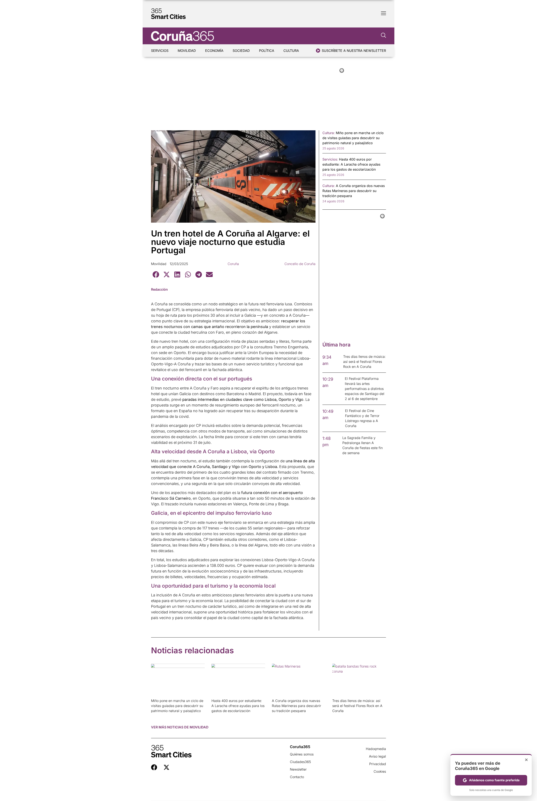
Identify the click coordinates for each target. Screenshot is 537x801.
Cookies (380, 771)
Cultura (291, 50)
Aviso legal (377, 756)
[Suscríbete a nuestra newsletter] (318, 50)
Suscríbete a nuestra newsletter (354, 50)
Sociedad (241, 50)
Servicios (159, 50)
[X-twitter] (166, 767)
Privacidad (377, 764)
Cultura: (328, 133)
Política (266, 50)
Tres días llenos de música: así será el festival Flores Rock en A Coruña (357, 706)
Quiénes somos (302, 754)
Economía (214, 50)
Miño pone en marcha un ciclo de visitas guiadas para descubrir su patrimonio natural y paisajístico (177, 706)
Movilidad (187, 50)
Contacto (297, 777)
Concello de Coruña (299, 264)
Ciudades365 (300, 762)
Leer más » (157, 716)
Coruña (233, 264)
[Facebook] (154, 767)
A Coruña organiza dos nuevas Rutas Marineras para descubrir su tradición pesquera (296, 706)
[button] (155, 274)
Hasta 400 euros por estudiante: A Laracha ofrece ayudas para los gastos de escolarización (238, 706)
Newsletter (298, 769)
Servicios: (330, 159)
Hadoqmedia (376, 749)
